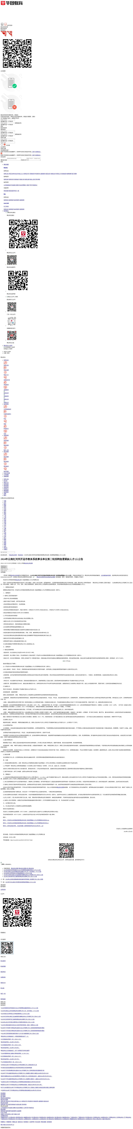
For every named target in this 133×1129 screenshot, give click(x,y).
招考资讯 (6, 200)
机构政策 (63, 173)
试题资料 (21, 200)
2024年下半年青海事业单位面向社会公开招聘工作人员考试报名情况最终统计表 (22, 1070)
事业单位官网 (13, 555)
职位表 (16, 173)
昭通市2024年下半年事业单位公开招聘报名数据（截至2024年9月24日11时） (21, 1084)
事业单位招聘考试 (5, 1098)
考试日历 (8, 1101)
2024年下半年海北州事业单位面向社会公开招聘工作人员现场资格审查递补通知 (22, 1030)
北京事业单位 (12, 1117)
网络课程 (6, 490)
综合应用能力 (22, 185)
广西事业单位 (81, 1117)
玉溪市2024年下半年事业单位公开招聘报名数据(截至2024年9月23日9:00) (21, 1090)
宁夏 (5, 528)
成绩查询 (42, 173)
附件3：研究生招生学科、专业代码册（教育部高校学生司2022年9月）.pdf (23, 826)
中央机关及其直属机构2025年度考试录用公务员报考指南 (16, 1067)
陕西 (5, 539)
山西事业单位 (27, 1119)
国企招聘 (6, 451)
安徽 (5, 501)
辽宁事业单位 (127, 1117)
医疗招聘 (74, 173)
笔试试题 (6, 190)
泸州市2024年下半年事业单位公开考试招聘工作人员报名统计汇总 (19, 1064)
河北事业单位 (35, 1117)
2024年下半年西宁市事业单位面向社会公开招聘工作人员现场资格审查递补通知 (22, 1027)
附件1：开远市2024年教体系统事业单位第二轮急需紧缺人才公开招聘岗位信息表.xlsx (26, 820)
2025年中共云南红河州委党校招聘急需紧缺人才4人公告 (21, 882)
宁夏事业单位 (4, 1119)
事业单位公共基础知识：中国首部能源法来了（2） (15, 1036)
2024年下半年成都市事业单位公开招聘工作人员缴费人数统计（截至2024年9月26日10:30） (25, 1079)
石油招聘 (18, 1111)
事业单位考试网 (28, 563)
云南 (5, 546)
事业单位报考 (4, 1103)
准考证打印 (26, 173)
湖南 (5, 513)
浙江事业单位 (19, 1119)
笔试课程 (3, 1093)
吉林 (5, 522)
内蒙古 (5, 549)
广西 (5, 517)
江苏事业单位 (119, 1117)
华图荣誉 (8, 1121)
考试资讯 (20, 555)
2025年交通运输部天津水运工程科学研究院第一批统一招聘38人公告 (19, 1025)
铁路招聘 (13, 1111)
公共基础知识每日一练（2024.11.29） (11, 1039)
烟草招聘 (8, 1111)
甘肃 (5, 520)
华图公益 (14, 1121)
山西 (5, 533)
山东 (5, 536)
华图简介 (3, 1121)
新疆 (5, 544)
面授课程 (6, 492)
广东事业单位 (73, 1117)
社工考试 (6, 206)
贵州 (5, 518)
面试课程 (3, 1094)
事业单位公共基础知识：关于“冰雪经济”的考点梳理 (15, 1050)
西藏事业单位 (73, 1119)
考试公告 (3, 1101)
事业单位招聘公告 (24, 868)
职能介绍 (21, 179)
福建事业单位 (27, 1117)
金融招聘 (6, 476)
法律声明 (31, 1121)
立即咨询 (3, 889)
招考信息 (6, 209)
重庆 (5, 504)
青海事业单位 (12, 1119)
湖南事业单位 (66, 1117)
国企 (5, 194)
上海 (5, 534)
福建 (5, 505)
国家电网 (3, 1111)
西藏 (5, 543)
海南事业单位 (50, 1117)
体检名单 (53, 173)
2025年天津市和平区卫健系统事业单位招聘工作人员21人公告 (20, 876)
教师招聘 (68, 173)
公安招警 (6, 474)
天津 (5, 541)
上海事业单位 (35, 1119)
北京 (5, 502)
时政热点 (34, 185)
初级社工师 (4, 1114)
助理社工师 (10, 1114)
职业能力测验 (12, 1107)
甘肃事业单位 (96, 1117)
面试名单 (48, 173)
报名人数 (32, 179)
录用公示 (58, 173)
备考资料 (16, 200)
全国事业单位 (4, 1115)
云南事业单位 (89, 1119)
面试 (28, 185)
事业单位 (6, 167)
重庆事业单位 (19, 1117)
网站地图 (6, 164)
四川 (5, 538)
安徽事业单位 (4, 1117)
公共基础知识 (7, 185)
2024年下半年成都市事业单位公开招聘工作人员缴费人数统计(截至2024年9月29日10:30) (24, 1073)
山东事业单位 (42, 1119)
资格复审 (32, 173)
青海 (5, 530)
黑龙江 (5, 547)
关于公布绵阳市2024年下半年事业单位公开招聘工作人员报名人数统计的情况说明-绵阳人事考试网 (28, 1087)
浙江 (5, 531)
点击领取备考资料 (106, 575)
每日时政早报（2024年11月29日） (10, 1042)
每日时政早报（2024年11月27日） (10, 1059)
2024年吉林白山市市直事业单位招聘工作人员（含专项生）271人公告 (22, 871)
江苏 (5, 525)
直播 (5, 493)
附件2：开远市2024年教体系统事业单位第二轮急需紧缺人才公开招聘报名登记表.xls (25, 823)
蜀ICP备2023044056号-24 (7, 1124)
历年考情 (37, 179)
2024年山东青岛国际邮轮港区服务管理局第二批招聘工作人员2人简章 (24, 879)
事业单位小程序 (8, 345)
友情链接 (49, 1121)
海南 (5, 510)
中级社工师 (17, 1114)
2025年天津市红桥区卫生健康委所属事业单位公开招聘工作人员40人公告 (23, 874)
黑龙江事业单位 (97, 1119)
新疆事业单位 (81, 1119)
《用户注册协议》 (36, 151)
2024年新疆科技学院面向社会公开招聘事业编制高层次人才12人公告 (22, 870)
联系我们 (6, 211)
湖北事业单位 (58, 1117)
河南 (5, 509)
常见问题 (8, 1104)
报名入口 (20, 173)
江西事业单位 (112, 1117)
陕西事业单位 (58, 1119)
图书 (5, 495)
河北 (5, 507)
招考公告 (6, 173)
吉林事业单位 (104, 1117)
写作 (31, 185)
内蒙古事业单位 (106, 1119)
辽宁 (5, 526)
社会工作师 (6, 203)
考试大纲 (11, 173)
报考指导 (11, 200)
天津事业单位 (66, 1119)
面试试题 (11, 190)
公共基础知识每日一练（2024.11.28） (11, 1045)
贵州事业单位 (89, 1117)
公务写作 (26, 1107)
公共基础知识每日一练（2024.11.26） (12, 1062)
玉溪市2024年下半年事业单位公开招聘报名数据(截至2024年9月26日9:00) (20, 1081)
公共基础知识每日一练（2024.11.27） (11, 1056)
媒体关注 (20, 1121)
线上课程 (3, 1096)
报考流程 (6, 179)
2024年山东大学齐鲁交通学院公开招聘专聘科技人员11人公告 (17, 1022)
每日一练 (16, 190)
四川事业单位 (50, 1119)
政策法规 (27, 179)
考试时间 (37, 173)
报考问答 (11, 179)
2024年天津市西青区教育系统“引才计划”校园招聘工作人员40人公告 (20, 1033)
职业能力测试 (15, 185)
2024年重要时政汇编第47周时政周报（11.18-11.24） (15, 1053)
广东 (5, 515)
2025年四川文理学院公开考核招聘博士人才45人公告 (18, 873)
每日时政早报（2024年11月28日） (10, 1047)
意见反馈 (37, 1121)
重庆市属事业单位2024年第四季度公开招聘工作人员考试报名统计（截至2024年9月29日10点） (26, 1076)
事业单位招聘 (60, 787)
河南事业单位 (42, 1117)
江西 (5, 523)
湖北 (5, 512)
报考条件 (16, 179)
